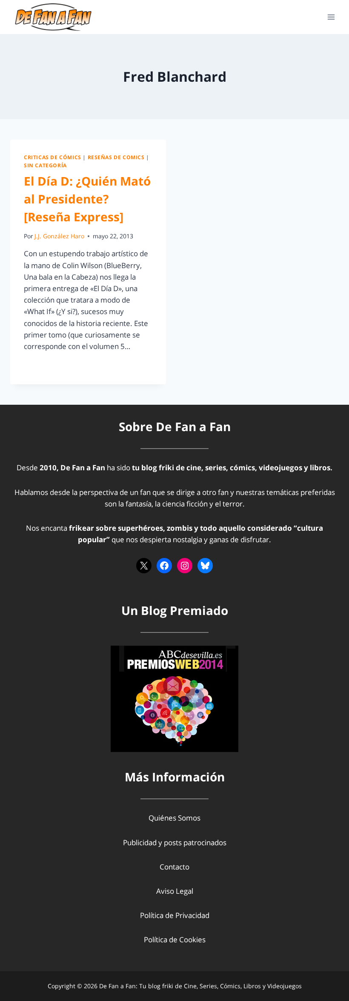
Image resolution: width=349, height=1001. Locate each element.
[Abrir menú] (331, 16)
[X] (144, 565)
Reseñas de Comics (116, 157)
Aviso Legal (174, 891)
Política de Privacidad (174, 915)
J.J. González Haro (59, 236)
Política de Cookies (175, 939)
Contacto (174, 867)
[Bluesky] (205, 565)
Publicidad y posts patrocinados (174, 842)
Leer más (44, 365)
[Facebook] (164, 565)
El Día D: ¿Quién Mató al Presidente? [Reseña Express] (87, 199)
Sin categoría (45, 165)
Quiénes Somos (174, 818)
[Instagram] (184, 565)
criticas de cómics (52, 157)
